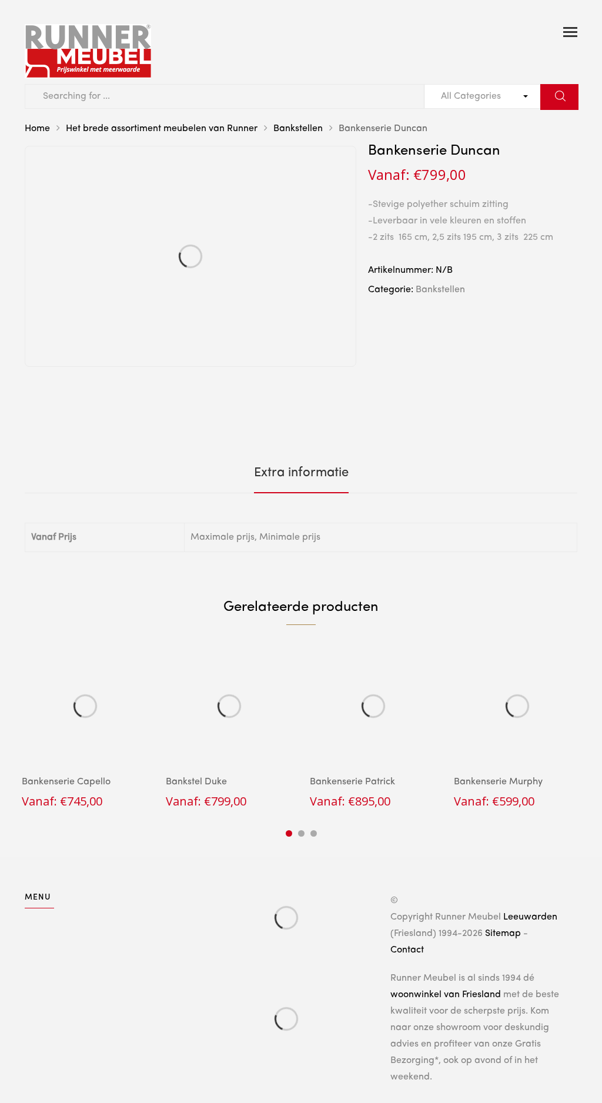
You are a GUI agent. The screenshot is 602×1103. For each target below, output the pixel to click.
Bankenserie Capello (66, 782)
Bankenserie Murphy (498, 782)
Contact (407, 950)
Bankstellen (298, 128)
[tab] (301, 472)
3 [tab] (313, 833)
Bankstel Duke (196, 782)
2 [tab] (301, 833)
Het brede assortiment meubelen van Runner (161, 128)
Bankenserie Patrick (352, 782)
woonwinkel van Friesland (445, 995)
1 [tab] (289, 833)
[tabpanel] (85, 726)
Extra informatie (301, 472)
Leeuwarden (530, 917)
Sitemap (503, 933)
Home (37, 128)
